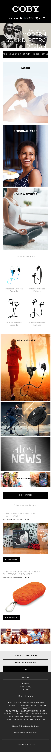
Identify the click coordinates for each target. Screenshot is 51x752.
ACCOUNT (13, 18)
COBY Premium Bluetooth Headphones (25, 717)
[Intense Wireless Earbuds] (37, 275)
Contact (25, 689)
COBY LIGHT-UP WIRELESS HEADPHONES (19, 514)
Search (25, 684)
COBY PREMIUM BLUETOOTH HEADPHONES (25, 711)
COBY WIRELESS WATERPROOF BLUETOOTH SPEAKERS (22, 573)
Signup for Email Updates (25, 655)
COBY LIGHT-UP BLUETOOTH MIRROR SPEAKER (25, 714)
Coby (33, 744)
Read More (11, 559)
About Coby (25, 686)
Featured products (25, 256)
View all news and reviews (25, 732)
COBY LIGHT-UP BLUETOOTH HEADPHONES (25, 719)
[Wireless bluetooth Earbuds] (14, 275)
